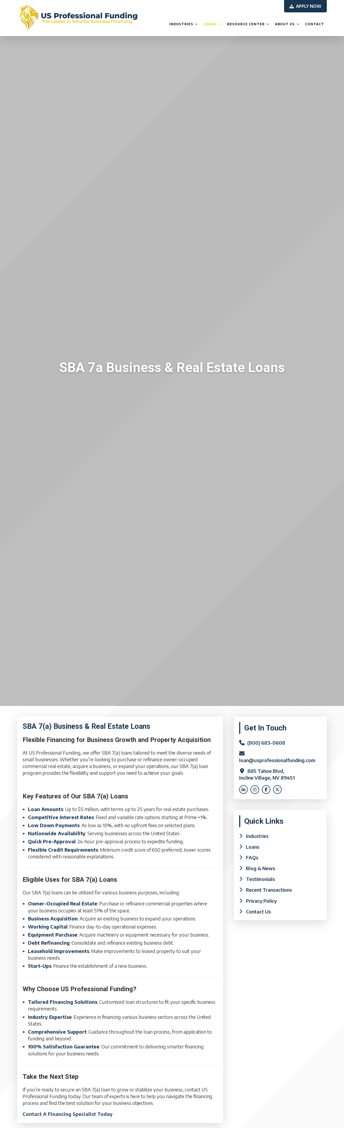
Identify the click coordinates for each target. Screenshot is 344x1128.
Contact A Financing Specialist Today (68, 1114)
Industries (181, 24)
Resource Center (246, 24)
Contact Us (258, 911)
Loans (210, 24)
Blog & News (260, 868)
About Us (285, 24)
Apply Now (308, 6)
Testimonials (260, 879)
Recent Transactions (269, 890)
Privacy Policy (261, 901)
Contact (314, 24)
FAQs (252, 857)
